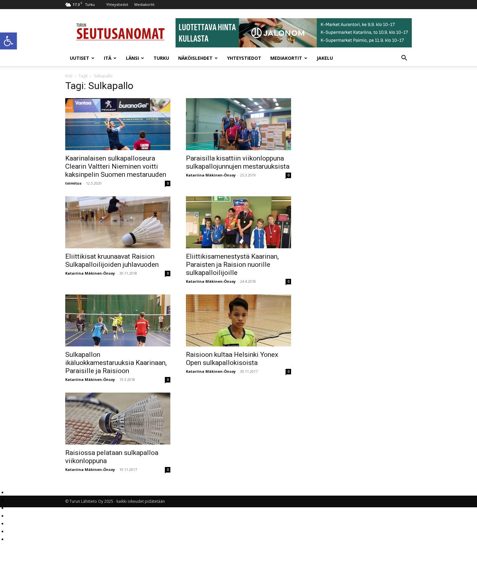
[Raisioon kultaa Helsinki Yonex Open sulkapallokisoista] (238, 320)
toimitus (73, 183)
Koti (68, 76)
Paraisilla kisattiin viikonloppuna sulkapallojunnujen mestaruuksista (237, 162)
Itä (107, 58)
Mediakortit (144, 4)
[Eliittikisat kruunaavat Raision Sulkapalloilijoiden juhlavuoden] (117, 222)
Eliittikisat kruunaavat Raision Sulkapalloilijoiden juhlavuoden (112, 260)
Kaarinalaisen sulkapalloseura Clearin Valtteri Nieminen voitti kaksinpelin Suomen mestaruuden (115, 166)
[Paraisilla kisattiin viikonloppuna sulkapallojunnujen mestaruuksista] (238, 124)
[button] (8, 40)
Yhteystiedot (117, 4)
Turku (161, 58)
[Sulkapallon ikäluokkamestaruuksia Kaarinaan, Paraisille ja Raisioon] (117, 320)
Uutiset (79, 58)
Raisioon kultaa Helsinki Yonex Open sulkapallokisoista (232, 359)
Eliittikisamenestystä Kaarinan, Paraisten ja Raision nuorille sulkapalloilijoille (232, 265)
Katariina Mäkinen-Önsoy (211, 175)
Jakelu (325, 58)
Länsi (132, 58)
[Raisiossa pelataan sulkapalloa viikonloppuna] (117, 419)
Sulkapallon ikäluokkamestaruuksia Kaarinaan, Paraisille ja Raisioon (116, 363)
